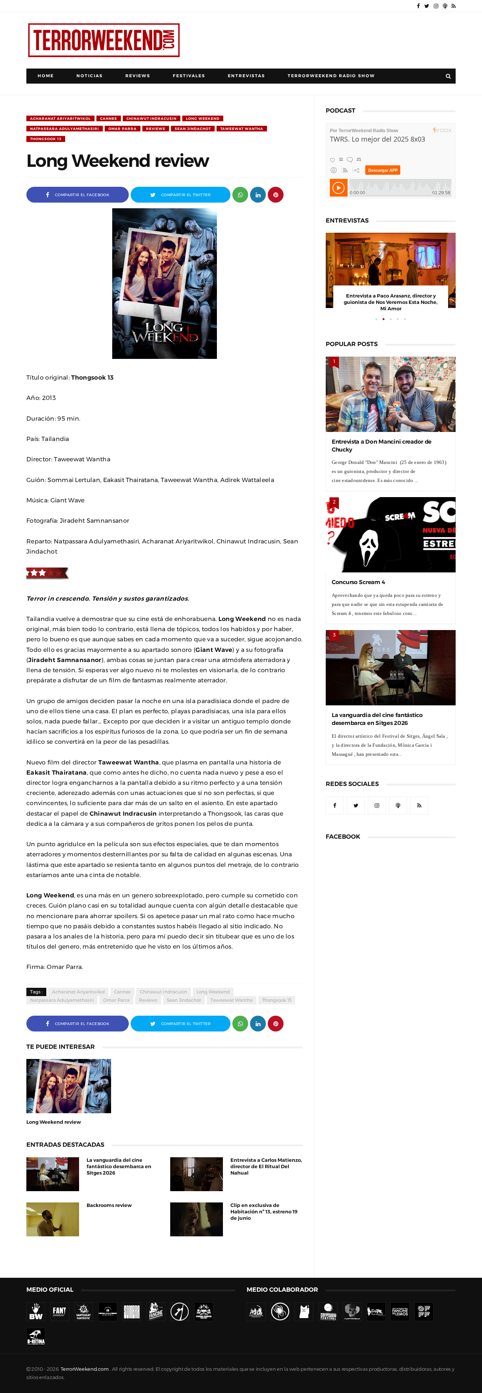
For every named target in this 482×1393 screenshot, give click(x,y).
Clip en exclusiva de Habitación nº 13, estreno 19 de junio (263, 1212)
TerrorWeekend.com (84, 1369)
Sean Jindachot (193, 128)
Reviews (137, 76)
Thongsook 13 (45, 138)
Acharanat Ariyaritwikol (60, 118)
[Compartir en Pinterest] (276, 194)
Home (46, 76)
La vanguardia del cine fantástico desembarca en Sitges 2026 (119, 1166)
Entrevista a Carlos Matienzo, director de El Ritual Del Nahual (266, 1166)
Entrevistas (246, 76)
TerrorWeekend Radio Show (331, 76)
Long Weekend (203, 118)
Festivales (189, 76)
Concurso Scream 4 (358, 582)
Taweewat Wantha (241, 128)
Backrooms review (109, 1205)
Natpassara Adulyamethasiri (64, 128)
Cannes (108, 118)
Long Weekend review (53, 1122)
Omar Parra (122, 128)
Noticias (89, 76)
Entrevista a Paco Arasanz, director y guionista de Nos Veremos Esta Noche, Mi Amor (391, 302)
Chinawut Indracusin (152, 118)
